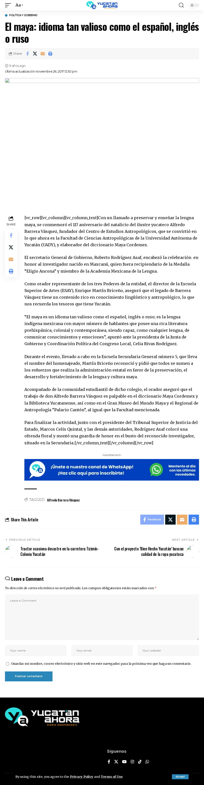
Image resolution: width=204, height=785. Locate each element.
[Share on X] (35, 54)
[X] (116, 762)
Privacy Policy (81, 777)
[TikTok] (139, 762)
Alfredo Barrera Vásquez (63, 499)
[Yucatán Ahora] (102, 5)
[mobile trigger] (9, 5)
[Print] (50, 54)
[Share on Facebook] (27, 54)
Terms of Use (111, 777)
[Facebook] (109, 762)
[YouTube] (124, 762)
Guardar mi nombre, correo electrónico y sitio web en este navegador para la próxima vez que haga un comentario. (101, 663)
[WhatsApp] (147, 762)
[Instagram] (132, 762)
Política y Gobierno (23, 15)
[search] (181, 5)
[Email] (42, 54)
